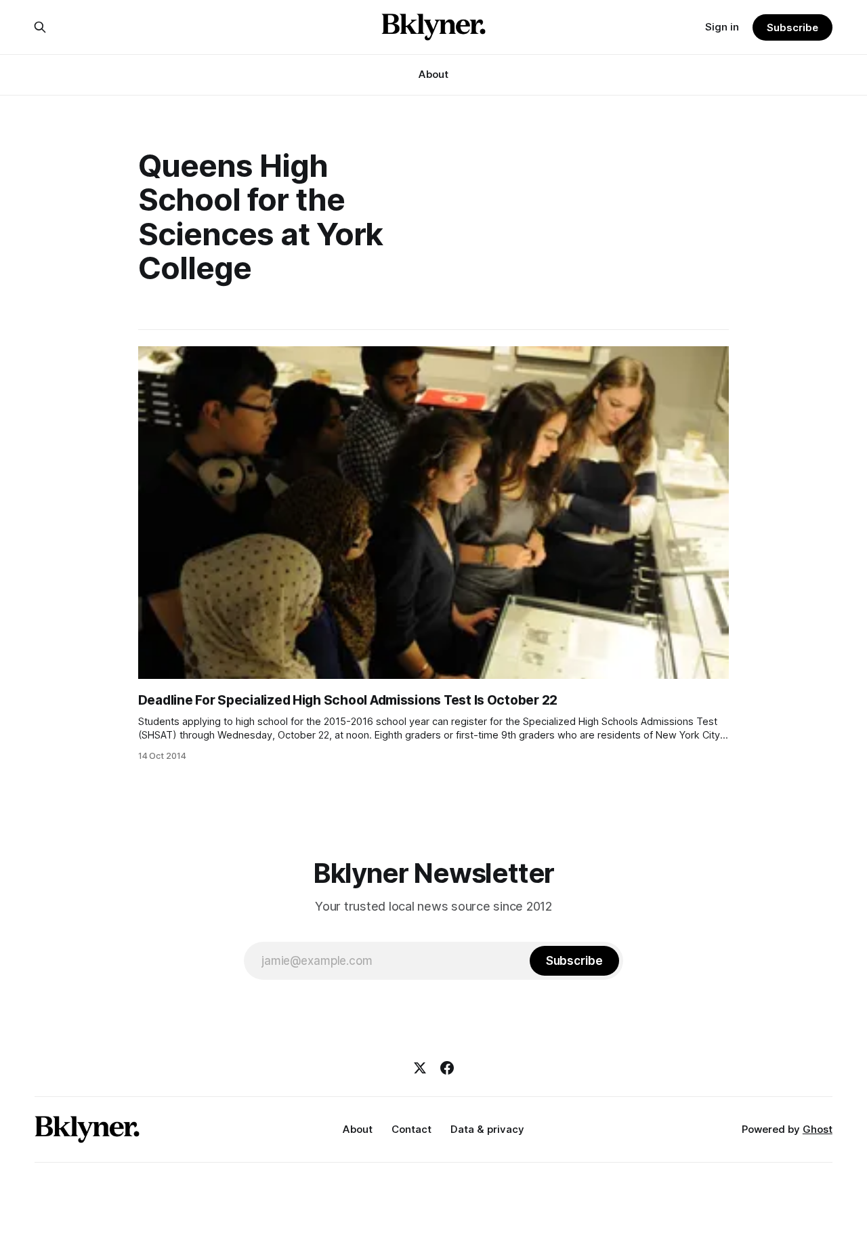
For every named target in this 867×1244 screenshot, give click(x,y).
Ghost (817, 1129)
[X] (420, 1068)
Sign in (722, 26)
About (433, 74)
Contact (411, 1129)
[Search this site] (40, 27)
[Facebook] (447, 1068)
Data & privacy (487, 1129)
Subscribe (792, 27)
